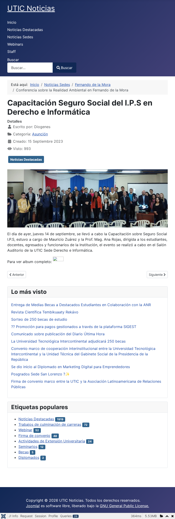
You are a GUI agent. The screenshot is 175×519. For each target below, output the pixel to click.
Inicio (11, 22)
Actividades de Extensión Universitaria (51, 441)
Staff (11, 51)
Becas (23, 452)
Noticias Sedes (20, 37)
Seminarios (27, 446)
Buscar (13, 59)
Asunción (40, 134)
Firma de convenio (34, 435)
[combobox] (30, 67)
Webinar (25, 430)
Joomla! (33, 506)
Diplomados (28, 457)
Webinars (15, 44)
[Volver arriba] (167, 510)
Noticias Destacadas (25, 29)
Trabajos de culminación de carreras (49, 424)
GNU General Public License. (124, 506)
